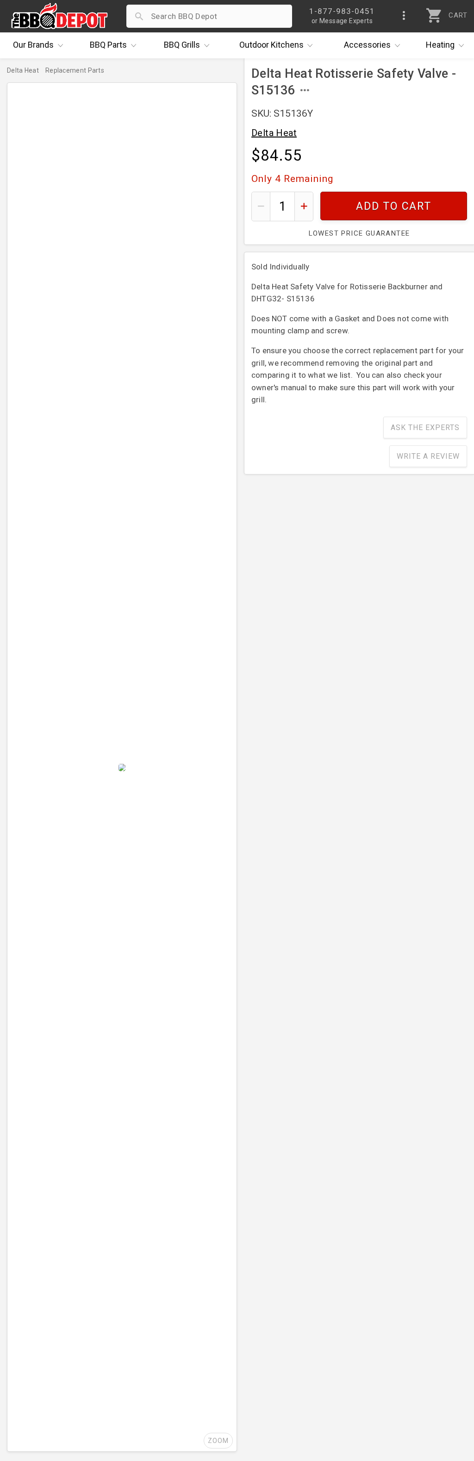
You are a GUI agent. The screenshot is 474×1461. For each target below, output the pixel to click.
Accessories (367, 45)
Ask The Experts (425, 427)
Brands (33, 45)
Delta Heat (274, 132)
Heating (440, 45)
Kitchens (271, 45)
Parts (108, 45)
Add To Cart (393, 206)
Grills (182, 45)
